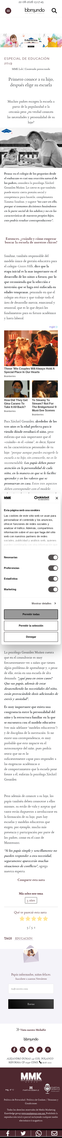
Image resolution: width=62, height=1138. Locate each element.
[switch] (53, 568)
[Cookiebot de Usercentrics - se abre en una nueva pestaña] (36, 498)
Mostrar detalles (41, 603)
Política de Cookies (36, 1100)
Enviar (31, 1004)
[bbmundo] (32, 11)
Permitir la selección (31, 625)
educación (23, 938)
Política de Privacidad (14, 1100)
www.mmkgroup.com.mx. (33, 1113)
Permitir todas (31, 614)
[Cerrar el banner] (57, 498)
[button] (8, 11)
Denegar (31, 636)
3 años (31, 900)
